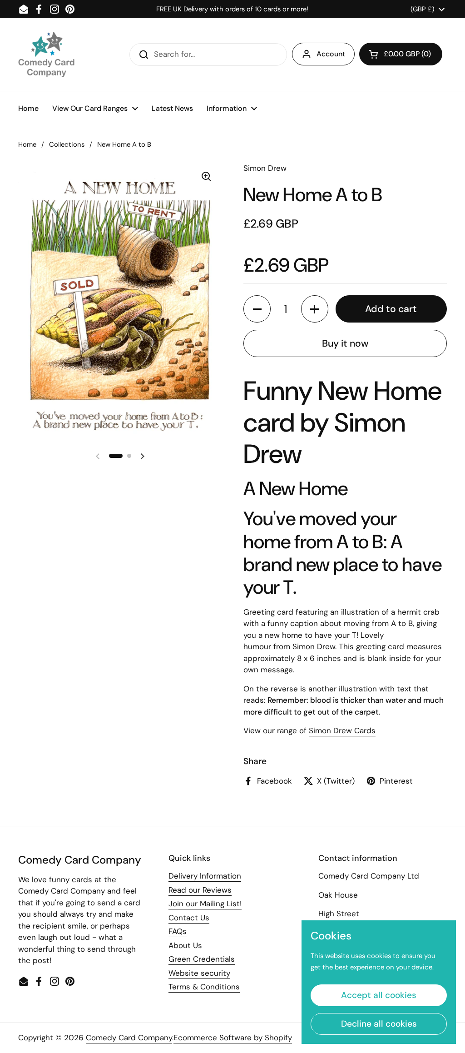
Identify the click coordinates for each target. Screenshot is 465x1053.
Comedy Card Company (129, 1038)
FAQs (177, 931)
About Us (185, 945)
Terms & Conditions (204, 987)
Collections (66, 144)
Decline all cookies (379, 1023)
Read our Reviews (200, 890)
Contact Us (188, 918)
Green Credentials (201, 959)
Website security (199, 973)
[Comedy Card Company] (46, 54)
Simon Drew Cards (342, 730)
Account (331, 54)
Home (27, 144)
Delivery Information (204, 876)
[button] (400, 54)
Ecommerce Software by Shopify (232, 1038)
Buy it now (345, 343)
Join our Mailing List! (205, 904)
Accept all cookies (378, 995)
